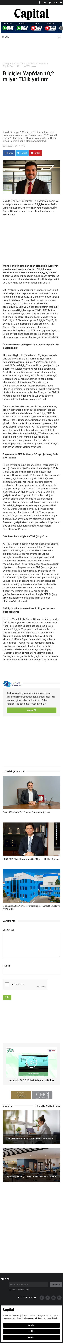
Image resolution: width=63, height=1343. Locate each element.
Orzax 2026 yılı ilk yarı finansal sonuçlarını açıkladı (26, 812)
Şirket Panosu (19, 63)
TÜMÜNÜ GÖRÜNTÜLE (47, 1106)
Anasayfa (7, 63)
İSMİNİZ (6, 966)
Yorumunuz (9, 930)
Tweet (23, 153)
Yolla (7, 997)
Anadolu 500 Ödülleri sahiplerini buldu (31, 1080)
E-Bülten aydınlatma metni (19, 1290)
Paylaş (10, 153)
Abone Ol (31, 710)
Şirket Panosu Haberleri (37, 63)
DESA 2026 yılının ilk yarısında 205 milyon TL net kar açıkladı (31, 859)
